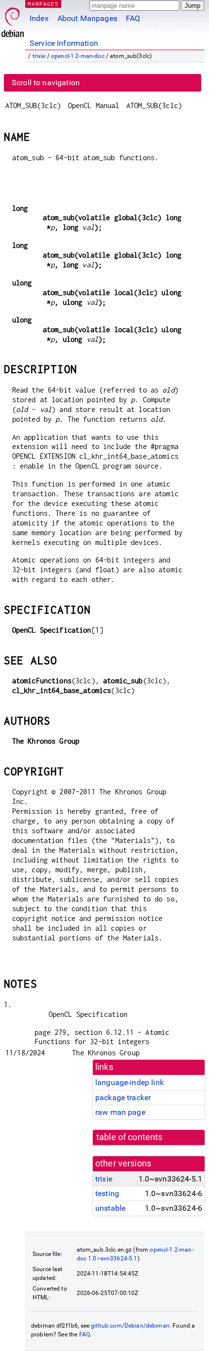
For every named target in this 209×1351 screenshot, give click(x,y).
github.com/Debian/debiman (130, 1325)
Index (39, 18)
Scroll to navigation (46, 82)
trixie (39, 56)
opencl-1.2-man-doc (77, 56)
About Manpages (87, 18)
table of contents (129, 1137)
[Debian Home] (12, 19)
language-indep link (129, 1082)
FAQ (133, 18)
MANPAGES (43, 3)
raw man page (120, 1112)
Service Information (64, 43)
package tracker (123, 1097)
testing (107, 1193)
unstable (110, 1208)
